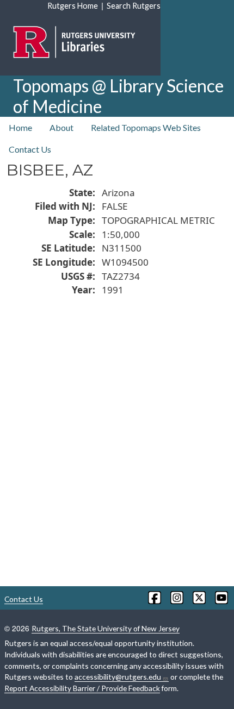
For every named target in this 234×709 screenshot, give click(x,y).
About (61, 127)
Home (20, 127)
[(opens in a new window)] (153, 597)
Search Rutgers (134, 5)
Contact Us (30, 149)
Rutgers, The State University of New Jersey (106, 628)
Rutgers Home (72, 5)
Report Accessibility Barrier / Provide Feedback (82, 688)
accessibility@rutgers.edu (118, 676)
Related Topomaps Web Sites (146, 127)
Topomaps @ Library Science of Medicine (118, 96)
